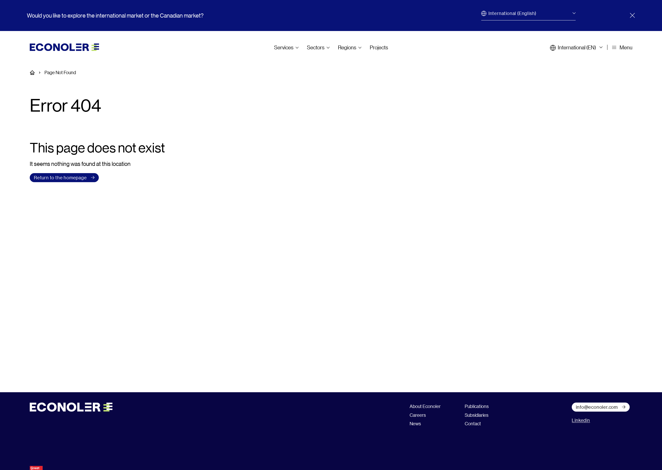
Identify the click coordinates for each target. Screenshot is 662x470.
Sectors (316, 47)
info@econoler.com (597, 407)
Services (284, 47)
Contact (473, 423)
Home (35, 73)
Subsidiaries (476, 415)
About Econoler (425, 406)
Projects (379, 47)
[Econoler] (64, 46)
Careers (418, 415)
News (415, 423)
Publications (477, 406)
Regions (347, 47)
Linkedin (581, 420)
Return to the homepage (60, 177)
